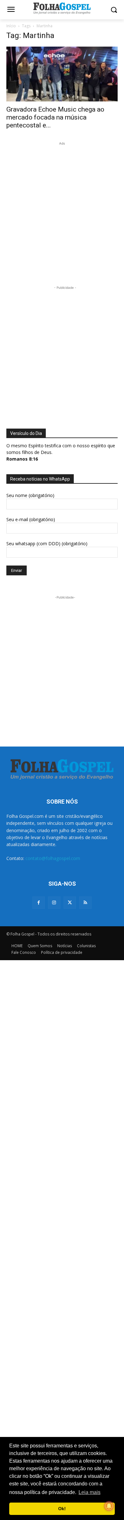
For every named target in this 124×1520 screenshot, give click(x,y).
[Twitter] (70, 902)
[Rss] (85, 902)
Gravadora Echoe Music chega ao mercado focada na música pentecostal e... (55, 117)
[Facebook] (38, 902)
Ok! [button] (62, 1508)
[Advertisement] (62, 208)
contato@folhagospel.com (52, 858)
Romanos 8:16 (22, 459)
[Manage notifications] (109, 1506)
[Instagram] (54, 902)
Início (11, 26)
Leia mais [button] (89, 1492)
